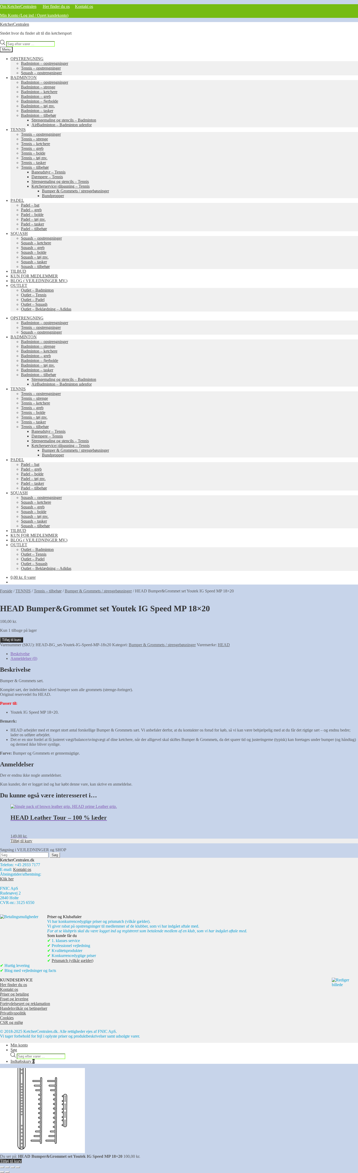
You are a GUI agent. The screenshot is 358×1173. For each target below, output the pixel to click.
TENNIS (18, 129)
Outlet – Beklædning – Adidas (46, 309)
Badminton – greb (36, 96)
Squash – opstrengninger (41, 73)
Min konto (19, 1045)
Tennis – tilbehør (35, 167)
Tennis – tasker (33, 162)
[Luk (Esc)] (18, 1167)
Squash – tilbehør (35, 266)
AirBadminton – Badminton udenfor (61, 125)
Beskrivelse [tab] (20, 653)
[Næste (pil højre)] (7, 1172)
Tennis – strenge (34, 139)
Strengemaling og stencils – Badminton (63, 120)
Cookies (7, 1018)
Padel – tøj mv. (33, 219)
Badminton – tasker (37, 110)
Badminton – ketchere (39, 92)
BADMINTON (23, 77)
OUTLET (18, 285)
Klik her (7, 879)
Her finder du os (56, 6)
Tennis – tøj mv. (34, 158)
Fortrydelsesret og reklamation (25, 1003)
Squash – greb (33, 247)
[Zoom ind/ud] (2, 1167)
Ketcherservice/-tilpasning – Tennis (60, 186)
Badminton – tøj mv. (38, 106)
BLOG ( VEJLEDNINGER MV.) (38, 280)
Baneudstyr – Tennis (48, 172)
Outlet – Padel (33, 299)
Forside (6, 591)
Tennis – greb (32, 148)
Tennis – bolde (33, 153)
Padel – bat (30, 205)
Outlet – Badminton (37, 290)
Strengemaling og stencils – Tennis (60, 181)
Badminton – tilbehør (38, 115)
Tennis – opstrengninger (41, 68)
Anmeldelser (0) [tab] (23, 658)
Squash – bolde (33, 252)
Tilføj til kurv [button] (21, 841)
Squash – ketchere (36, 243)
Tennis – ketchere (35, 143)
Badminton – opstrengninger (44, 63)
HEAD (224, 645)
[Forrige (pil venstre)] (2, 1172)
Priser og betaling (14, 994)
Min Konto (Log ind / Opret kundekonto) (34, 15)
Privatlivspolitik (13, 1013)
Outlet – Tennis (33, 295)
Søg (13, 1050)
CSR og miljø (11, 1022)
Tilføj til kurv (11, 640)
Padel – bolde (32, 214)
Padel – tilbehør (34, 229)
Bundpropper (53, 195)
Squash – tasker (34, 262)
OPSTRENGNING (27, 58)
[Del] (12, 1167)
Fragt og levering (14, 999)
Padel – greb (31, 210)
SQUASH (19, 233)
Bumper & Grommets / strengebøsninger (75, 191)
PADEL (17, 200)
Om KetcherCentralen (18, 6)
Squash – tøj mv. (34, 257)
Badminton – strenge (38, 87)
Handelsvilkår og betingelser (23, 1008)
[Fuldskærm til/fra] (7, 1167)
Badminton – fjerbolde (39, 101)
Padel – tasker (32, 224)
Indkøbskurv (22, 1061)
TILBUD (18, 271)
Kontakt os (84, 6)
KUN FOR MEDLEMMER (34, 276)
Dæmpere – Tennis (47, 177)
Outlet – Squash (34, 304)
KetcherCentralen (14, 24)
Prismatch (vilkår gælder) (72, 960)
